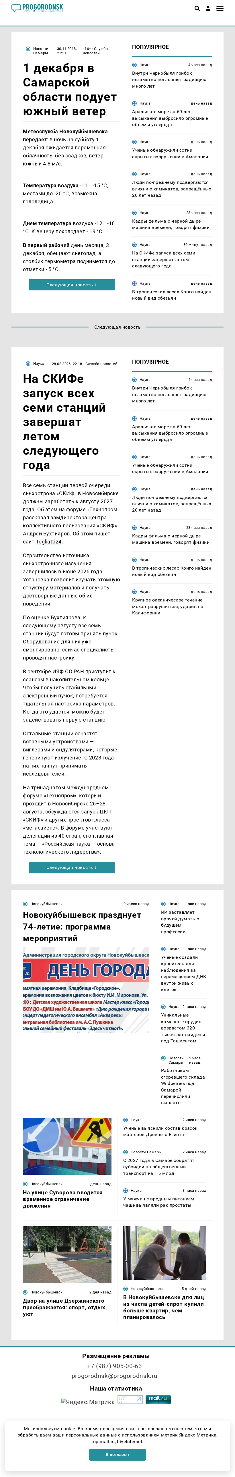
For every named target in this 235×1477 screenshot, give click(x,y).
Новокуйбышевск (46, 904)
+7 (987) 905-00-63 (114, 1366)
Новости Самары (41, 51)
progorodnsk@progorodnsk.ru (115, 1375)
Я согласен (117, 1454)
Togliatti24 (49, 542)
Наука (145, 65)
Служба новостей (95, 51)
